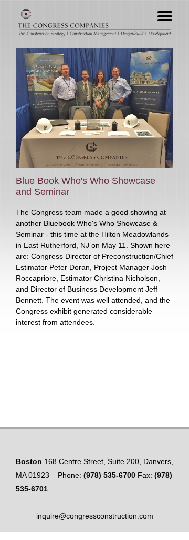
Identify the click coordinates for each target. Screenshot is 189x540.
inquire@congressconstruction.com (94, 516)
